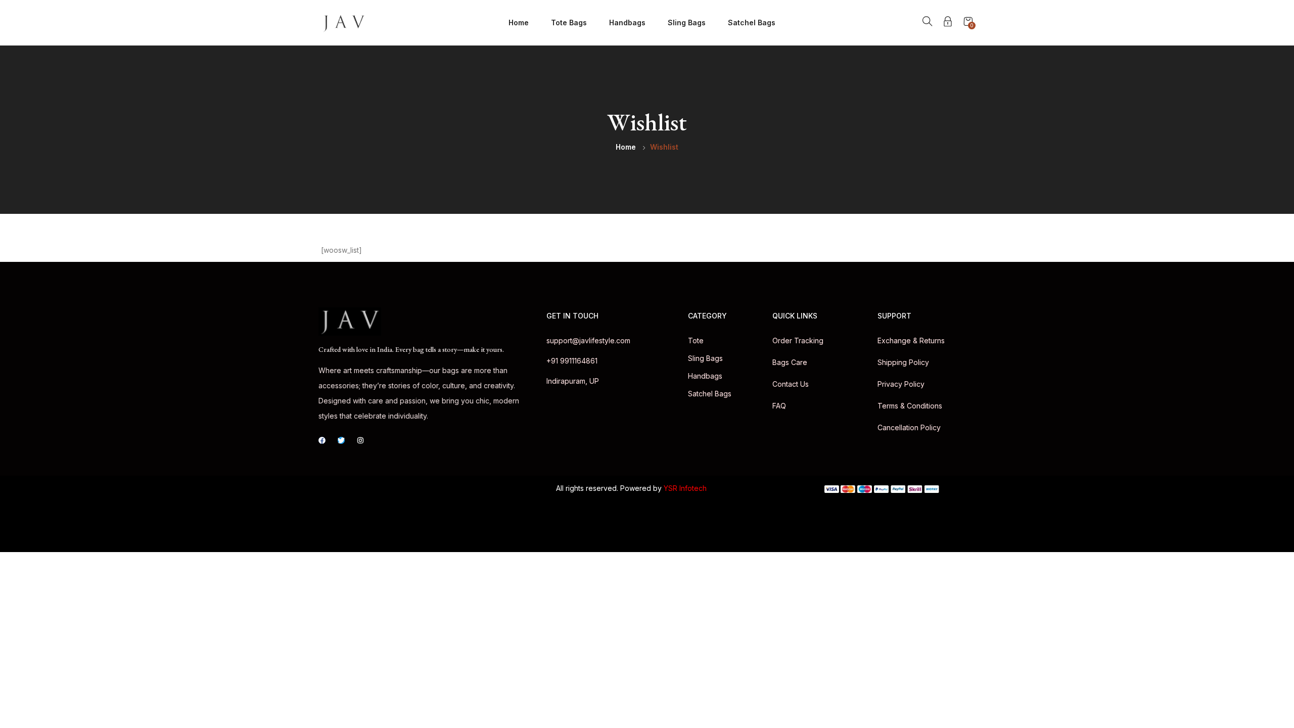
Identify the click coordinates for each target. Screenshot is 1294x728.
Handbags (627, 22)
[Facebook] (322, 440)
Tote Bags (569, 22)
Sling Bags (687, 22)
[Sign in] (948, 23)
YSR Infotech (685, 488)
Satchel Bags (751, 22)
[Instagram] (360, 440)
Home (519, 22)
